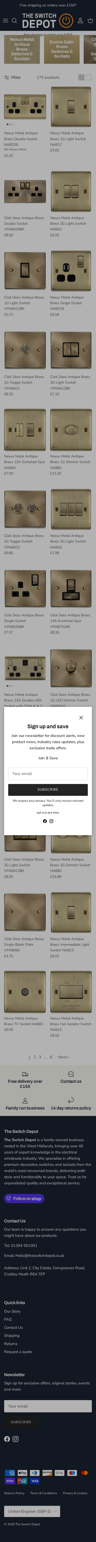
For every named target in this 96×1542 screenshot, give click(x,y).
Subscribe (48, 789)
